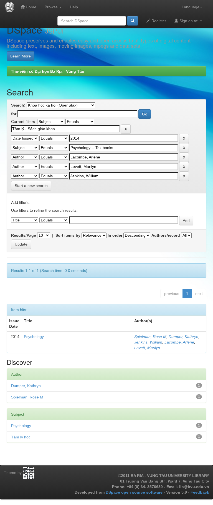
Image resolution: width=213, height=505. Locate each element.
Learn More (20, 56)
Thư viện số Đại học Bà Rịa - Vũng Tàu (47, 71)
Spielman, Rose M (150, 336)
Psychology (34, 336)
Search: (18, 105)
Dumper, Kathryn (183, 336)
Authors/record (165, 235)
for (13, 114)
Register (158, 21)
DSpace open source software (135, 492)
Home (30, 7)
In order (115, 235)
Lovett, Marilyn (147, 347)
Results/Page (23, 235)
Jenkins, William (148, 342)
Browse (52, 7)
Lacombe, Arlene (179, 342)
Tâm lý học (21, 437)
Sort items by (67, 235)
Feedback (200, 492)
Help (74, 7)
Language (190, 7)
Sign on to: (188, 21)
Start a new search (31, 185)
